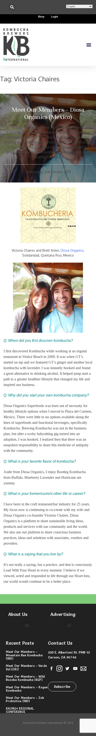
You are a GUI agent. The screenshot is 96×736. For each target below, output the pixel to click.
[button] (12, 7)
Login (54, 16)
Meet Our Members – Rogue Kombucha (27, 688)
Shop (41, 16)
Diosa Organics (72, 250)
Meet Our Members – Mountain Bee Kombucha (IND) (24, 655)
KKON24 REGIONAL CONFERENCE (20, 710)
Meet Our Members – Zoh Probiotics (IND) (25, 699)
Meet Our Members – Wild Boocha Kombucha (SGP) (25, 678)
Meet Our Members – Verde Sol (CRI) (26, 667)
